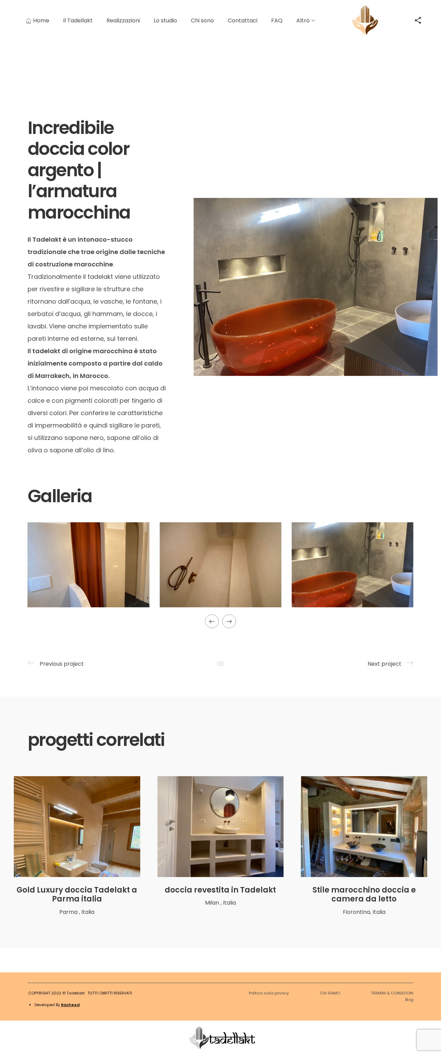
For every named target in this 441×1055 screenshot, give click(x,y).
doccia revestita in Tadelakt (220, 890)
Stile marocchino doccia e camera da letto (364, 894)
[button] (212, 621)
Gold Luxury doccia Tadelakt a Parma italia (77, 894)
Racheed (70, 1004)
